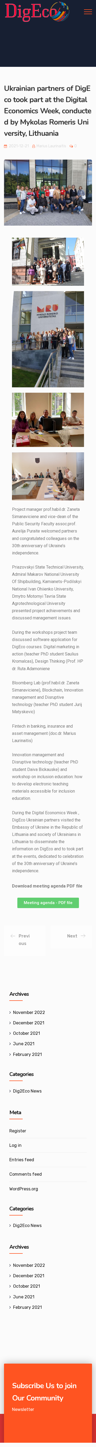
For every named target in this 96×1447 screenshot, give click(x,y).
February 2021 (27, 1054)
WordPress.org (23, 1188)
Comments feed (25, 1174)
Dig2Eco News (27, 1091)
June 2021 (23, 1043)
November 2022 (29, 1012)
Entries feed (21, 1159)
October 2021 (26, 1033)
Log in (15, 1145)
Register (17, 1130)
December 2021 (28, 1022)
